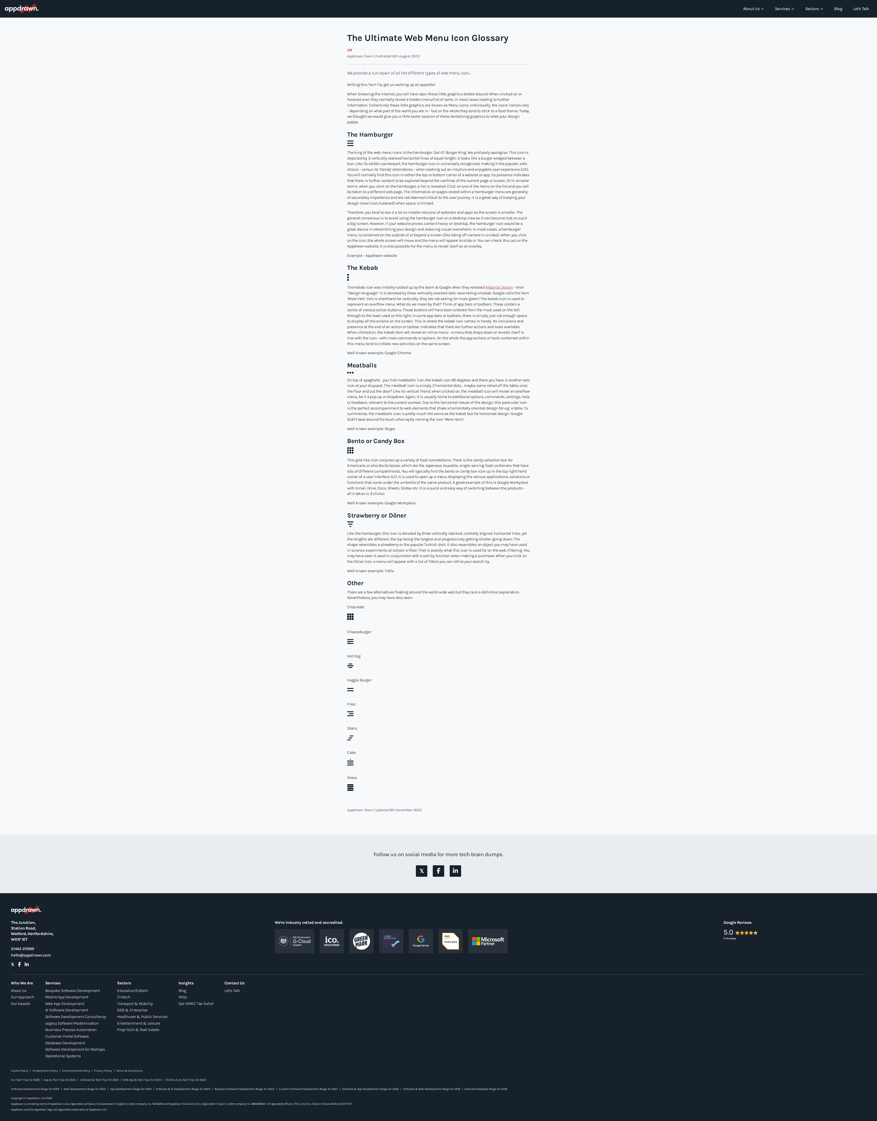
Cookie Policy (19, 1070)
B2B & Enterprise (132, 1010)
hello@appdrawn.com (31, 955)
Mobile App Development (67, 997)
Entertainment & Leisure (138, 1023)
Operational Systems (63, 1056)
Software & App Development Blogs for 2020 (370, 1089)
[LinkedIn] (455, 871)
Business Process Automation (71, 1029)
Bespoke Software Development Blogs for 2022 (244, 1089)
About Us (18, 990)
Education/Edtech (132, 990)
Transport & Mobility (135, 1003)
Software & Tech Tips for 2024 (99, 1079)
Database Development (65, 1043)
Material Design (499, 287)
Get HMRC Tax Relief (196, 1003)
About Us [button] (751, 8)
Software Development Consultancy (75, 1016)
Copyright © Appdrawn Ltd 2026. (31, 1098)
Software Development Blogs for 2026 (35, 1089)
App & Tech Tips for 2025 (60, 1079)
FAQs (183, 997)
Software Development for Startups (75, 1049)
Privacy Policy (103, 1070)
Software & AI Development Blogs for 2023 (183, 1089)
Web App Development (64, 1003)
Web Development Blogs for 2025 (84, 1089)
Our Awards (20, 1003)
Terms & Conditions (129, 1070)
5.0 (728, 932)
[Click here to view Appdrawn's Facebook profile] (438, 871)
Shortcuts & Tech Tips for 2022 (185, 1079)
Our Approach (22, 997)
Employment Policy (45, 1070)
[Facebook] (438, 871)
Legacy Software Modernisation (72, 1023)
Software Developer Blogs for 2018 (485, 1089)
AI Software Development (66, 1010)
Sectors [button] (812, 8)
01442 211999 (22, 948)
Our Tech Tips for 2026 (25, 1079)
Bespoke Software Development (72, 990)
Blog (838, 8)
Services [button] (782, 8)
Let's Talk (861, 8)
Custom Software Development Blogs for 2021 (308, 1089)
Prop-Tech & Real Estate (138, 1029)
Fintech (123, 997)
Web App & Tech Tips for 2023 (142, 1079)
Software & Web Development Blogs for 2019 (431, 1089)
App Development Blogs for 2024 (131, 1089)
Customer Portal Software (67, 1036)
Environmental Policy (76, 1070)
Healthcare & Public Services (142, 1016)
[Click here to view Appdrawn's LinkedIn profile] (455, 871)
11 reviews (730, 938)
